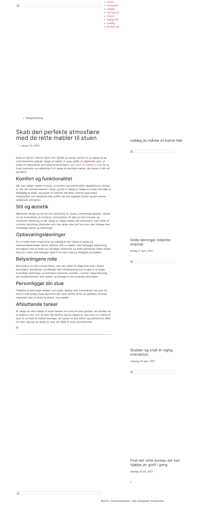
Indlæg (111, 8)
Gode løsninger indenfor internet (150, 242)
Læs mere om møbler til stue (86, 164)
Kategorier (113, 5)
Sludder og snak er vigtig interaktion (151, 352)
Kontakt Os (113, 12)
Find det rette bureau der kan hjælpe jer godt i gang (155, 462)
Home (110, 1)
